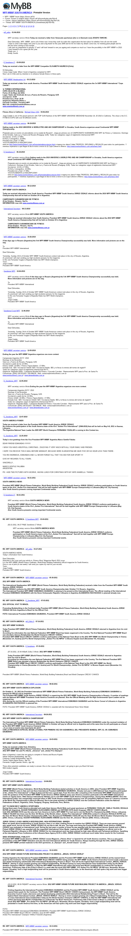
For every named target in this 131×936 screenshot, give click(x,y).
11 (24, 26)
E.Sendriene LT (9, 495)
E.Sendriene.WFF (32, 519)
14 (31, 26)
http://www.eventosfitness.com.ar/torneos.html (84, 146)
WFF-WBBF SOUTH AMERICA (17, 13)
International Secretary (12, 209)
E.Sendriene (30, 646)
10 (22, 26)
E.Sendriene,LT (9, 62)
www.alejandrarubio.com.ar (34, 375)
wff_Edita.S (30, 621)
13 (29, 26)
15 (33, 26)
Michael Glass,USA (32, 112)
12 (26, 26)
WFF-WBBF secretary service (15, 123)
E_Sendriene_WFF (11, 381)
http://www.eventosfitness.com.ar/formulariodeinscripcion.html (32, 144)
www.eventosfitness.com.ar (13, 106)
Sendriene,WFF (9, 271)
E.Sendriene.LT (9, 152)
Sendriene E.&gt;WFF (12, 311)
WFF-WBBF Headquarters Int (14, 80)
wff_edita (7, 32)
